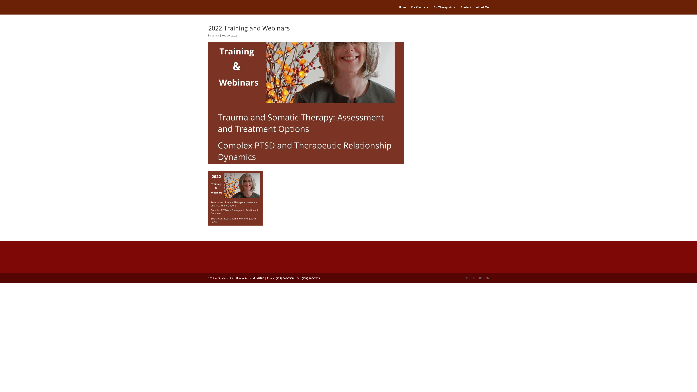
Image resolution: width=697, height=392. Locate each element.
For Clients (418, 7)
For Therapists (443, 7)
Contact (466, 7)
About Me (482, 7)
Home (403, 7)
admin (215, 35)
